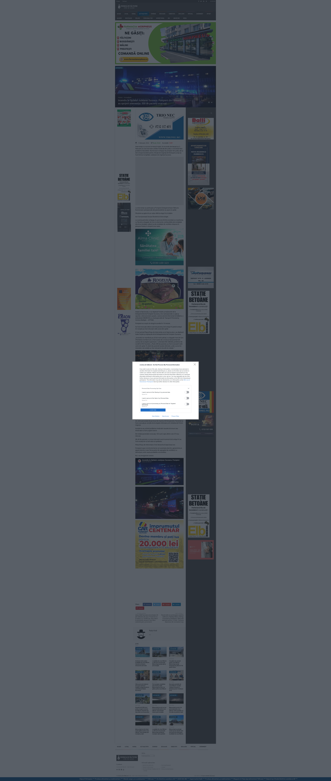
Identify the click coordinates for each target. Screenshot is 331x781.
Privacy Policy (175, 416)
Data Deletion (155, 416)
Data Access (165, 416)
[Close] (195, 365)
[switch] (187, 392)
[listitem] (165, 388)
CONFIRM (153, 410)
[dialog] (165, 390)
